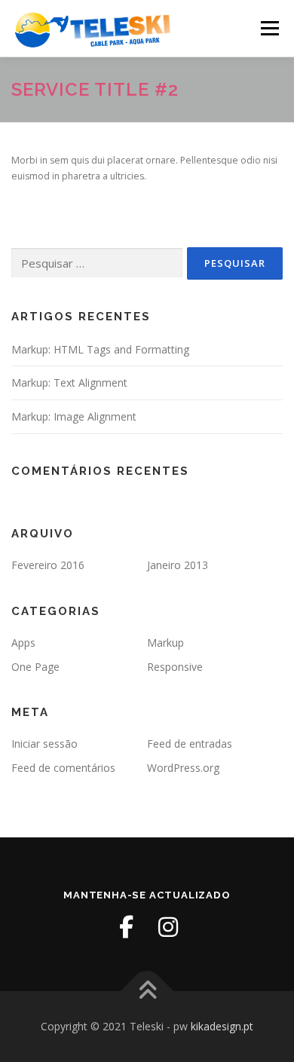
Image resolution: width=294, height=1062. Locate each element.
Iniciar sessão (44, 743)
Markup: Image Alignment (73, 416)
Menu (268, 28)
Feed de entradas (189, 743)
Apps (23, 642)
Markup (165, 642)
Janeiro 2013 (177, 565)
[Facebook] (126, 927)
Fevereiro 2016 (47, 565)
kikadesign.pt (222, 1026)
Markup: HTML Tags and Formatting (100, 349)
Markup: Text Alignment (69, 382)
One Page (35, 667)
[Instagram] (168, 927)
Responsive (175, 667)
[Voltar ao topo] (147, 991)
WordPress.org (183, 768)
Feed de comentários (63, 768)
